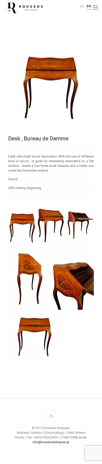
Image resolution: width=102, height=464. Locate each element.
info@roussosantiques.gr (51, 442)
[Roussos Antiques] (24, 7)
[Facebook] (51, 449)
